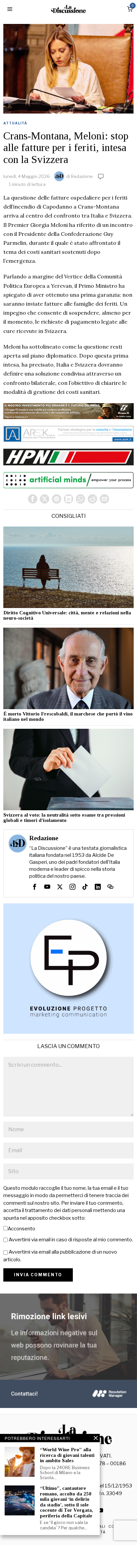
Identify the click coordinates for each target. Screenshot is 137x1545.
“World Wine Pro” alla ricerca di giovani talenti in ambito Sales (67, 1455)
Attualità (15, 123)
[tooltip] (32, 499)
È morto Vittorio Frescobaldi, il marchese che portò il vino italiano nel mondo (68, 716)
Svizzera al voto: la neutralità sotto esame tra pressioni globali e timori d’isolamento (64, 817)
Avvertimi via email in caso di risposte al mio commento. (71, 1240)
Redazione (82, 176)
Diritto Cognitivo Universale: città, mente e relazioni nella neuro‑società (67, 615)
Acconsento (21, 1229)
